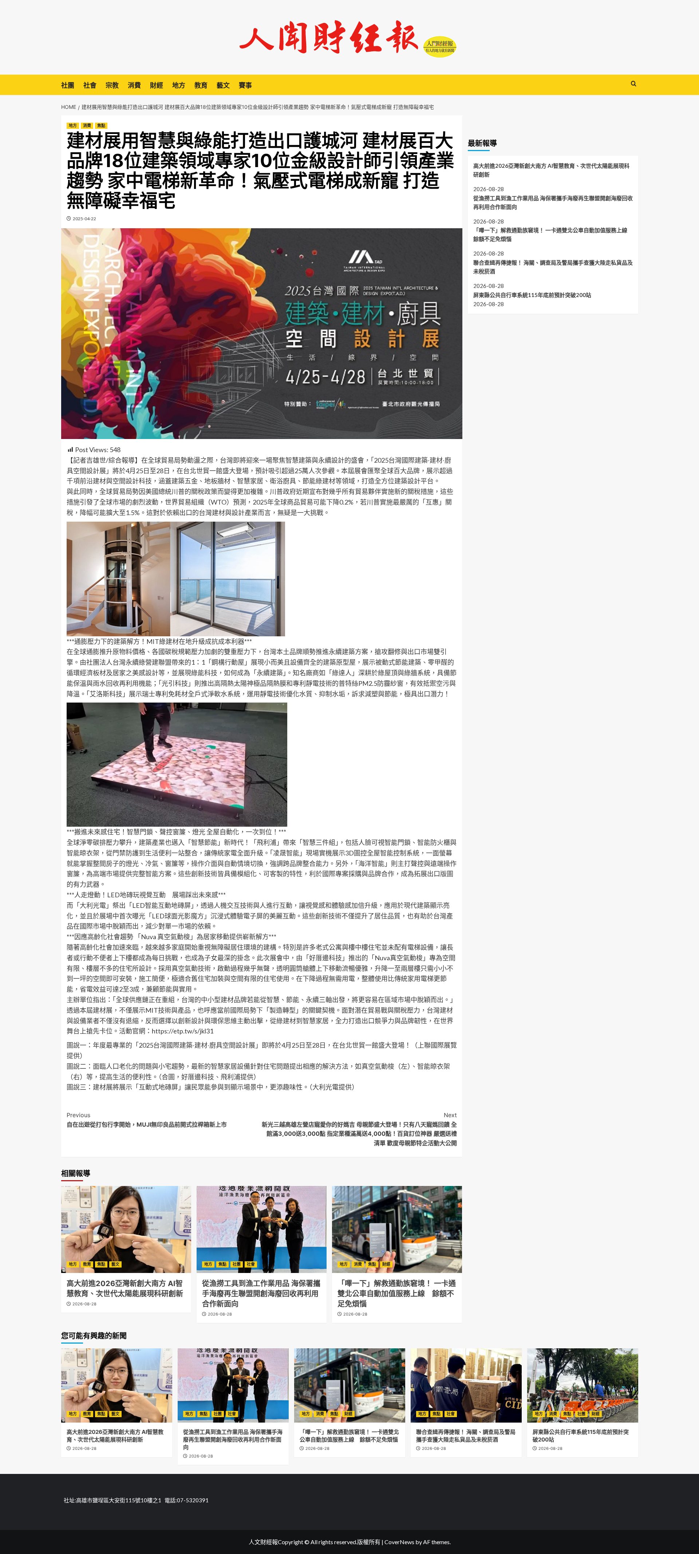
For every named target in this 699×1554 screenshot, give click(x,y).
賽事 (245, 85)
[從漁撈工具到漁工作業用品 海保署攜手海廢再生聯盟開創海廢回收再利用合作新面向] (262, 1229)
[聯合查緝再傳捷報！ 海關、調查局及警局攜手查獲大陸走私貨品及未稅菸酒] (466, 1385)
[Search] (633, 84)
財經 (156, 85)
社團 (67, 85)
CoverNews (399, 1541)
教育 (201, 85)
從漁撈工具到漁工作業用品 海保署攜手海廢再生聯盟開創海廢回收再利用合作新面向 (261, 1293)
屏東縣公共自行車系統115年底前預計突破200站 (532, 295)
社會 (89, 85)
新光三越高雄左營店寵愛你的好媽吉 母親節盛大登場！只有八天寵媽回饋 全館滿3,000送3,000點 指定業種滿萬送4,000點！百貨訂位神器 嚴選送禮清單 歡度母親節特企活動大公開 (359, 1129)
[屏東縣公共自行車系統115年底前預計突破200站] (582, 1385)
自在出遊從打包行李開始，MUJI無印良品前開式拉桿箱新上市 (147, 1119)
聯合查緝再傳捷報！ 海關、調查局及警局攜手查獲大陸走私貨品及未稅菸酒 (553, 266)
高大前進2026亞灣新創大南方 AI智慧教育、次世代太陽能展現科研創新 (551, 170)
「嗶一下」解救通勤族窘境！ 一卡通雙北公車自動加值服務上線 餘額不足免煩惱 (396, 1293)
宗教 (112, 85)
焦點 (101, 125)
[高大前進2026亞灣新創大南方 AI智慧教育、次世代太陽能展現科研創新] (126, 1229)
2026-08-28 (84, 1303)
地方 (178, 85)
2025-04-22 (84, 218)
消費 (134, 85)
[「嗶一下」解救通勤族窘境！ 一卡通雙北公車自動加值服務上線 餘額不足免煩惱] (397, 1229)
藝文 (223, 85)
